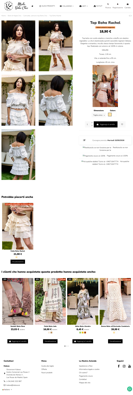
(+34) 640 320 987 (14, 381)
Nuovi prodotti (46, 372)
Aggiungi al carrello (107, 124)
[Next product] (131, 16)
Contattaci (83, 379)
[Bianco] (19, 257)
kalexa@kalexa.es (13, 385)
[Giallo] (83, 332)
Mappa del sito (84, 382)
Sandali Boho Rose (18, 326)
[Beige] (16, 257)
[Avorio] (49, 332)
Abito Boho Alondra (83, 326)
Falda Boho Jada (50, 326)
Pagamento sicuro (86, 376)
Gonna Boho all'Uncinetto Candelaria (115, 326)
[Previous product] (130, 16)
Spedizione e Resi (85, 366)
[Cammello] (51, 332)
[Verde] (80, 332)
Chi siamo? (83, 372)
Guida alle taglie (47, 366)
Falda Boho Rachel (18, 251)
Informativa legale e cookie (89, 369)
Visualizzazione (18, 262)
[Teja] (85, 332)
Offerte (44, 369)
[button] (66, 6)
